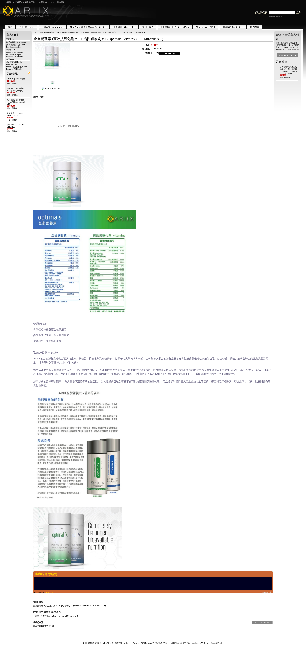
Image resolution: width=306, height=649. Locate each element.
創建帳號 (60, 2)
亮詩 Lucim (10, 39)
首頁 (36, 32)
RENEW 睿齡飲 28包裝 (16, 79)
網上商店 (88, 643)
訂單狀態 (18, 2)
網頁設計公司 (120, 643)
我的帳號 (8, 2)
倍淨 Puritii (10, 59)
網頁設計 (98, 643)
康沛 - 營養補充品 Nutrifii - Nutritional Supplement (59, 32)
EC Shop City (109, 643)
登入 (52, 2)
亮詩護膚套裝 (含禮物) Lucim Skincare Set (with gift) (16, 102)
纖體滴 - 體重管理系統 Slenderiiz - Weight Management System (15, 55)
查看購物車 (43, 2)
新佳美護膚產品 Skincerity (16, 42)
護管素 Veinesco (12, 50)
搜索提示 (280, 16)
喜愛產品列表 (30, 2)
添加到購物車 (12, 83)
